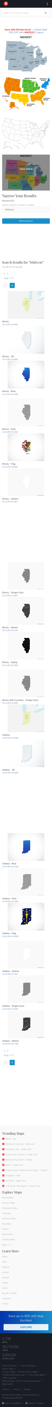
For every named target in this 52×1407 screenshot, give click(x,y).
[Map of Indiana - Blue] (26, 847)
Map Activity (7, 1234)
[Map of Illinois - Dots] (26, 412)
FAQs (4, 1262)
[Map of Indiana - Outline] (26, 954)
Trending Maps (8, 1239)
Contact (5, 1277)
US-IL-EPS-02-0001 (10, 324)
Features (6, 1267)
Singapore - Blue (12, 1175)
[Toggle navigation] (47, 4)
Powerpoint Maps (9, 1208)
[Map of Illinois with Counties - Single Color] (26, 683)
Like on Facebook (12, 1403)
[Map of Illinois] (26, 305)
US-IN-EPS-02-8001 (10, 773)
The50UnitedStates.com (13, 1375)
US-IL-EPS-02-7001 (10, 630)
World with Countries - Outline (18, 1160)
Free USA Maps (28, 1365)
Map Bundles (7, 1197)
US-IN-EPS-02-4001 (10, 867)
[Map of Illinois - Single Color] (26, 576)
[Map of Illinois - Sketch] (26, 611)
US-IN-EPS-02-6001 (10, 936)
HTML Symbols (9, 1378)
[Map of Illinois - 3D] (26, 340)
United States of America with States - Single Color (28, 1170)
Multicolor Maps (9, 1218)
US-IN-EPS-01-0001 (10, 1009)
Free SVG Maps (9, 1365)
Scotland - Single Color (15, 1180)
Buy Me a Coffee (9, 1293)
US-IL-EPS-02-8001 (10, 359)
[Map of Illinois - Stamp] (26, 646)
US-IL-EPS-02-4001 (10, 394)
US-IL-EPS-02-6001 (10, 467)
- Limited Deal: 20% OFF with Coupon (26, 31)
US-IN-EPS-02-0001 (10, 738)
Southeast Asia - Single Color (18, 1149)
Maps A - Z (7, 1245)
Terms (5, 1288)
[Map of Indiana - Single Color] (26, 989)
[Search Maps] (46, 13)
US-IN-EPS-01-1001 (10, 974)
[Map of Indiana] (26, 718)
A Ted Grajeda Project (12, 1398)
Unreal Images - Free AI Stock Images (20, 1371)
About (4, 1256)
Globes (5, 1229)
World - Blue (10, 1139)
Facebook (6, 1298)
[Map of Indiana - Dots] (26, 882)
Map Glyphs (7, 1384)
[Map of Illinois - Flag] (26, 447)
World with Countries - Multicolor (19, 1144)
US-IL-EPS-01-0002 (10, 703)
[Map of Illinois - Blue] (26, 375)
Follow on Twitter (35, 1403)
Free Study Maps (37, 1375)
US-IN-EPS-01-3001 (10, 901)
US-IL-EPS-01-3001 (10, 432)
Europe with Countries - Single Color (21, 1154)
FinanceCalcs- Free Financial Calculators (21, 1381)
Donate (27, 1389)
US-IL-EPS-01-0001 (10, 595)
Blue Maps (6, 1224)
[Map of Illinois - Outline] (26, 482)
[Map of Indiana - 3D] (26, 753)
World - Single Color (14, 1165)
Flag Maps (6, 1213)
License (5, 1272)
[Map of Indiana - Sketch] (26, 1024)
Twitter (5, 1303)
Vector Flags (8, 1368)
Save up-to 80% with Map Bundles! (26, 1321)
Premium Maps (8, 1203)
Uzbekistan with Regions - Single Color (22, 1186)
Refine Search (26, 221)
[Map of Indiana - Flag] (26, 917)
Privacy (5, 1283)
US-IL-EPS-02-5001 (10, 665)
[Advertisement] (26, 243)
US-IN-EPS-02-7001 (10, 1044)
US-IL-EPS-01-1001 (9, 502)
